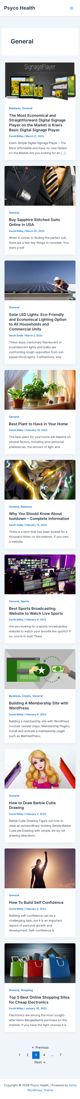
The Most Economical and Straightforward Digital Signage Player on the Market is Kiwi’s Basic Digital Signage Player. (37, 122)
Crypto (26, 696)
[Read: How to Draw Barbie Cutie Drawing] (40, 768)
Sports (25, 601)
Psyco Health (19, 8)
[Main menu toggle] (71, 8)
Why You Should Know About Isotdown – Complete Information (39, 516)
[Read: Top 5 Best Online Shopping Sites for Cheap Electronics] (40, 963)
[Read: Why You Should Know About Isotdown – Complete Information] (40, 479)
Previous (40, 1047)
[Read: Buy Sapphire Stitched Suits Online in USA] (40, 185)
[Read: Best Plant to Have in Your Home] (40, 389)
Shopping (27, 990)
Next (40, 1062)
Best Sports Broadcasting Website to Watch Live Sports (36, 611)
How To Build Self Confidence (36, 902)
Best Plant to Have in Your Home (38, 424)
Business (15, 108)
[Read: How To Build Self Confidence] (40, 868)
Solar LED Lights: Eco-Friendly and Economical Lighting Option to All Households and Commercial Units (37, 321)
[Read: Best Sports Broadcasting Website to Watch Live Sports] (40, 574)
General (27, 108)
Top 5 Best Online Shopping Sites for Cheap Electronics (39, 999)
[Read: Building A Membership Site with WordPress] (40, 669)
